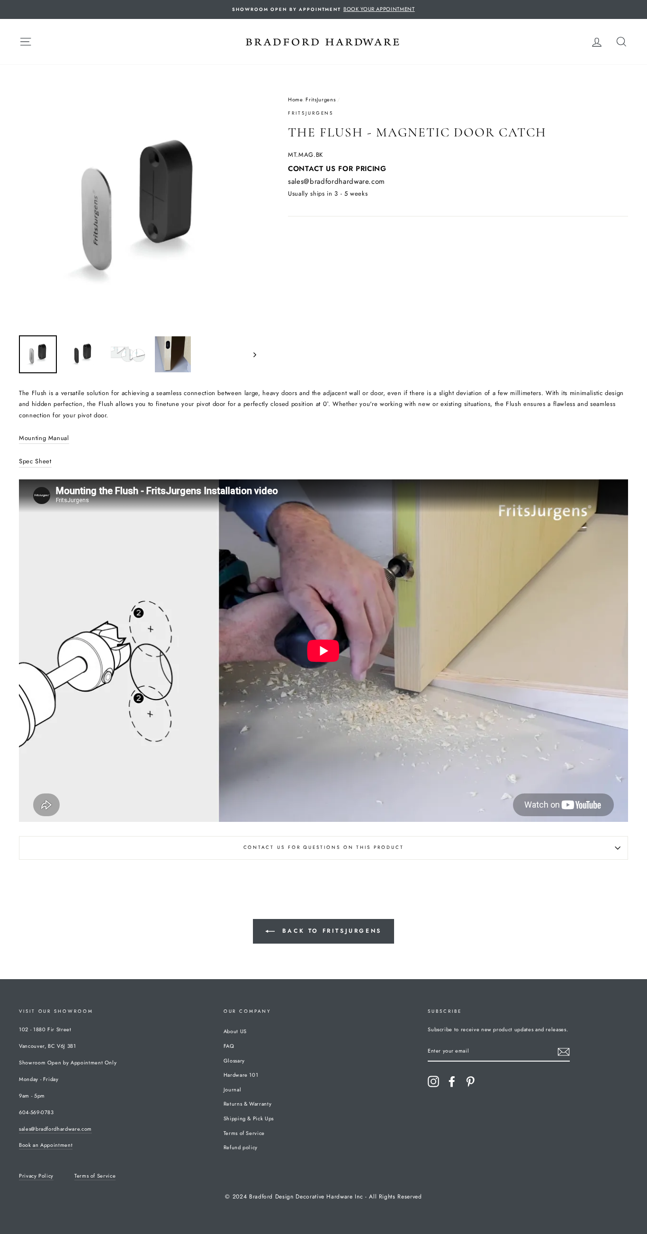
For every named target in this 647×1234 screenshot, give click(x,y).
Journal (233, 1089)
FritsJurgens (320, 99)
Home (295, 99)
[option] (323, 9)
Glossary (234, 1060)
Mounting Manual (44, 437)
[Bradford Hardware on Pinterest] (470, 1081)
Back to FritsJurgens (330, 931)
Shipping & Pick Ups (249, 1118)
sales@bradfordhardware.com (336, 181)
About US (235, 1031)
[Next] (250, 354)
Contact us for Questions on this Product (323, 847)
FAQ (229, 1046)
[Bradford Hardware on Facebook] (452, 1081)
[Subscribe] (563, 1052)
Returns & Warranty (248, 1104)
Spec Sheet (35, 461)
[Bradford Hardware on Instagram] (433, 1081)
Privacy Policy (36, 1176)
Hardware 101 (241, 1075)
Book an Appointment (45, 1145)
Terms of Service (244, 1133)
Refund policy (241, 1147)
